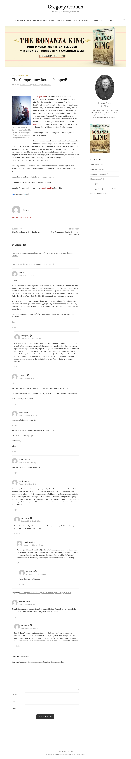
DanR (21, 273)
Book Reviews (95, 164)
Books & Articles (21, 21)
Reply (15, 327)
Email (15, 701)
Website (15, 708)
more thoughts (46, 188)
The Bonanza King (96, 194)
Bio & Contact (100, 21)
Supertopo (41, 96)
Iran (93, 184)
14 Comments (46, 84)
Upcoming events (82, 21)
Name (14, 695)
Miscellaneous (95, 179)
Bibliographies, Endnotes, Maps (47, 21)
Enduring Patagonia (20, 76)
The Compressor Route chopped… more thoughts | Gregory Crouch (45, 593)
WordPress (58, 754)
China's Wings (95, 169)
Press (68, 21)
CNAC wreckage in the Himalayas (26, 232)
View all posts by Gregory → (22, 217)
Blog (112, 21)
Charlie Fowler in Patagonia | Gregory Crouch (36, 264)
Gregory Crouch (65, 7)
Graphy (70, 754)
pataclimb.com (39, 124)
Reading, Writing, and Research (101, 189)
